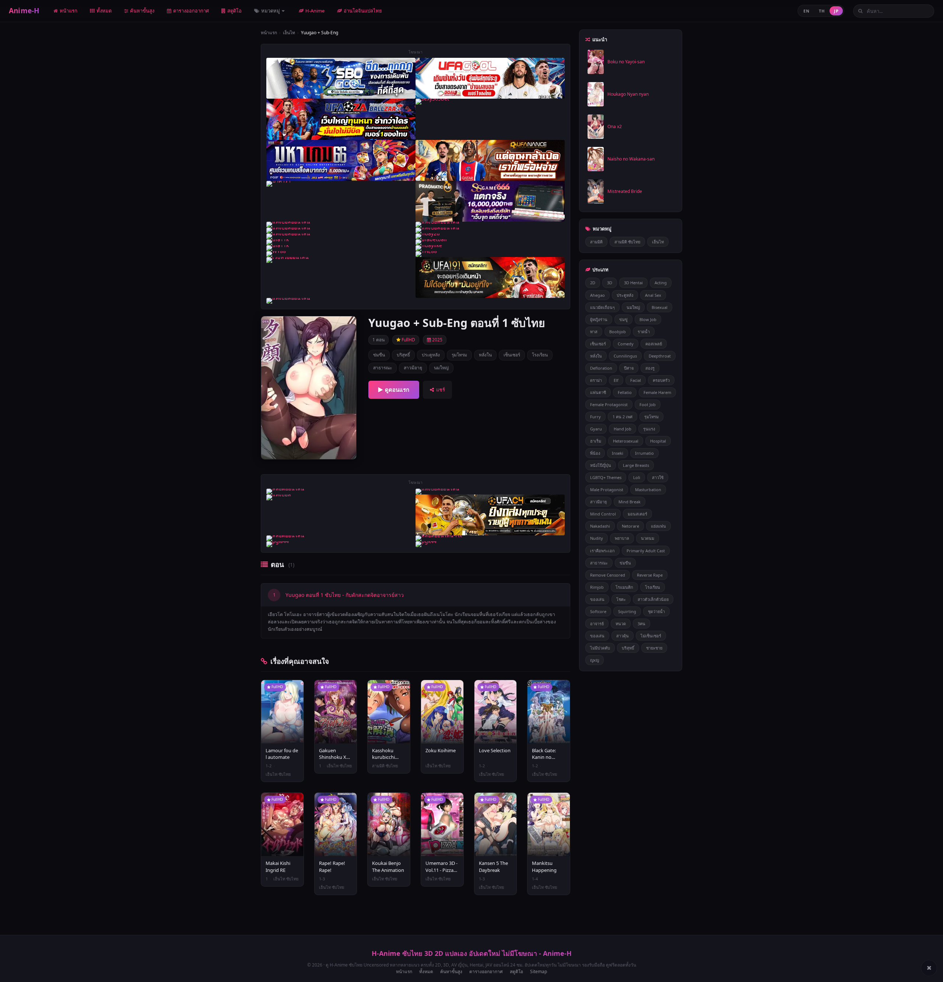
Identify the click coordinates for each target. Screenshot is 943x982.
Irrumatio (644, 453)
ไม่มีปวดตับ (600, 648)
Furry (595, 416)
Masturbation (648, 489)
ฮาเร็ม (595, 441)
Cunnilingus (625, 356)
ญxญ (594, 660)
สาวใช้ (657, 477)
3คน (641, 623)
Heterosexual (625, 441)
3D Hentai (633, 282)
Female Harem (657, 392)
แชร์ (440, 389)
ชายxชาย (654, 648)
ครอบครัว (661, 380)
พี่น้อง (595, 453)
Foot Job (647, 404)
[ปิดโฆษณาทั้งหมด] (929, 968)
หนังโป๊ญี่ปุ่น (600, 465)
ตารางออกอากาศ (191, 10)
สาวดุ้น (622, 635)
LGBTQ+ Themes (605, 477)
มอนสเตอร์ (637, 514)
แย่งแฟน (658, 526)
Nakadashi (600, 526)
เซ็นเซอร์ (512, 355)
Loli (636, 477)
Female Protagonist (609, 404)
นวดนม (647, 538)
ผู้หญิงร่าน (598, 319)
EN (806, 11)
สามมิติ (596, 241)
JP (836, 11)
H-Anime (315, 10)
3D (609, 282)
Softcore (598, 611)
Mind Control (603, 514)
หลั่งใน (485, 355)
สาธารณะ (382, 368)
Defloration (601, 368)
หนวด (621, 623)
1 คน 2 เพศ (622, 416)
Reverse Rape (650, 575)
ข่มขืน (379, 355)
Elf (616, 380)
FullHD (407, 340)
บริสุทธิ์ (403, 355)
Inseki (617, 453)
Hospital (658, 441)
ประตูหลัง (431, 355)
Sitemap (538, 971)
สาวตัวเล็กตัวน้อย (653, 599)
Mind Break (629, 501)
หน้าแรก (68, 10)
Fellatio (625, 392)
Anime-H (24, 10)
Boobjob (617, 331)
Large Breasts (636, 465)
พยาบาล (622, 538)
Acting (661, 282)
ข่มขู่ (623, 319)
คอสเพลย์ (653, 343)
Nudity (596, 538)
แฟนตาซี (598, 392)
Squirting (627, 611)
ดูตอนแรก (397, 389)
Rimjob (597, 587)
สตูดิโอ (234, 10)
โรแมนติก (624, 587)
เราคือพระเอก (602, 550)
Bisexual (659, 307)
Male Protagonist (606, 489)
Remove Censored (607, 575)
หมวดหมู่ (271, 10)
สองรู (650, 368)
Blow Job (647, 319)
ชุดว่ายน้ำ (656, 611)
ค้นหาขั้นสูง (142, 10)
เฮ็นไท (289, 32)
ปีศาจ (629, 368)
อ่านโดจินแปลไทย (363, 10)
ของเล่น (597, 599)
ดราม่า (596, 380)
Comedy (626, 343)
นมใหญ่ (441, 368)
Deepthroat (660, 356)
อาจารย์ (597, 623)
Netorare (630, 526)
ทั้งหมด (104, 10)
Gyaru (596, 429)
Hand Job (622, 429)
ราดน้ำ (644, 331)
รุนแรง (649, 429)
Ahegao (597, 295)
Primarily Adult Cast (646, 550)
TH (821, 11)
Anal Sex (653, 295)
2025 (436, 340)
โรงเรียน (540, 355)
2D (592, 282)
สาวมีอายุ (413, 368)
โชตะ (621, 599)
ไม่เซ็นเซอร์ (651, 635)
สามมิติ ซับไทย (627, 241)
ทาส (593, 331)
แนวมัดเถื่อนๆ (602, 307)
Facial (635, 380)
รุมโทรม (459, 355)
